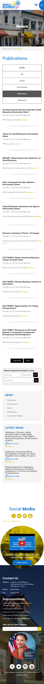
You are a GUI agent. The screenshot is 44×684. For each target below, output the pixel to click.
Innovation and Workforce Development (16, 615)
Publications (22, 93)
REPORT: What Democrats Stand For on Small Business (22, 159)
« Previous (17, 361)
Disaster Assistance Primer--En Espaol (21, 233)
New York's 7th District (15, 672)
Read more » (23, 120)
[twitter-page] (19, 516)
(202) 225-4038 (14, 589)
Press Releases (22, 87)
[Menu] (36, 5)
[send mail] (39, 629)
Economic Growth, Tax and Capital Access (17, 612)
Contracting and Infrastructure (13, 609)
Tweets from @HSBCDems (11, 521)
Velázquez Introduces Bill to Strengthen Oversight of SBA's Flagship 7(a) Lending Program (20, 453)
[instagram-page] (25, 516)
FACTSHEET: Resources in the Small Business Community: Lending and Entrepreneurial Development (19, 332)
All (22, 74)
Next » (28, 361)
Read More (8, 446)
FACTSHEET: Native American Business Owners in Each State (21, 258)
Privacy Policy (32, 672)
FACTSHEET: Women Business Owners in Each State (22, 283)
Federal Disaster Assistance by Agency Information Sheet (21, 207)
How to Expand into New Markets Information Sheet (19, 183)
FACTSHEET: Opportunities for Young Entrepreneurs (20, 307)
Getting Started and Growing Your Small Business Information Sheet (22, 111)
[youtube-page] (30, 516)
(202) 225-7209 (14, 593)
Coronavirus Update (15, 416)
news (10, 49)
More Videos (22, 563)
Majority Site (22, 675)
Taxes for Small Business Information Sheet (20, 135)
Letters (22, 80)
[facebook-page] (13, 516)
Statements (22, 100)
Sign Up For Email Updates (15, 624)
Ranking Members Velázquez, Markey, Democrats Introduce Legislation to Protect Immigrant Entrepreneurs (21, 470)
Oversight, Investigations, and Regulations (17, 618)
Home (5, 49)
